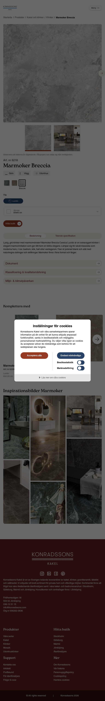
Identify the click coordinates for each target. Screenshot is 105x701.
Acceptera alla (34, 355)
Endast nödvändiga (71, 355)
